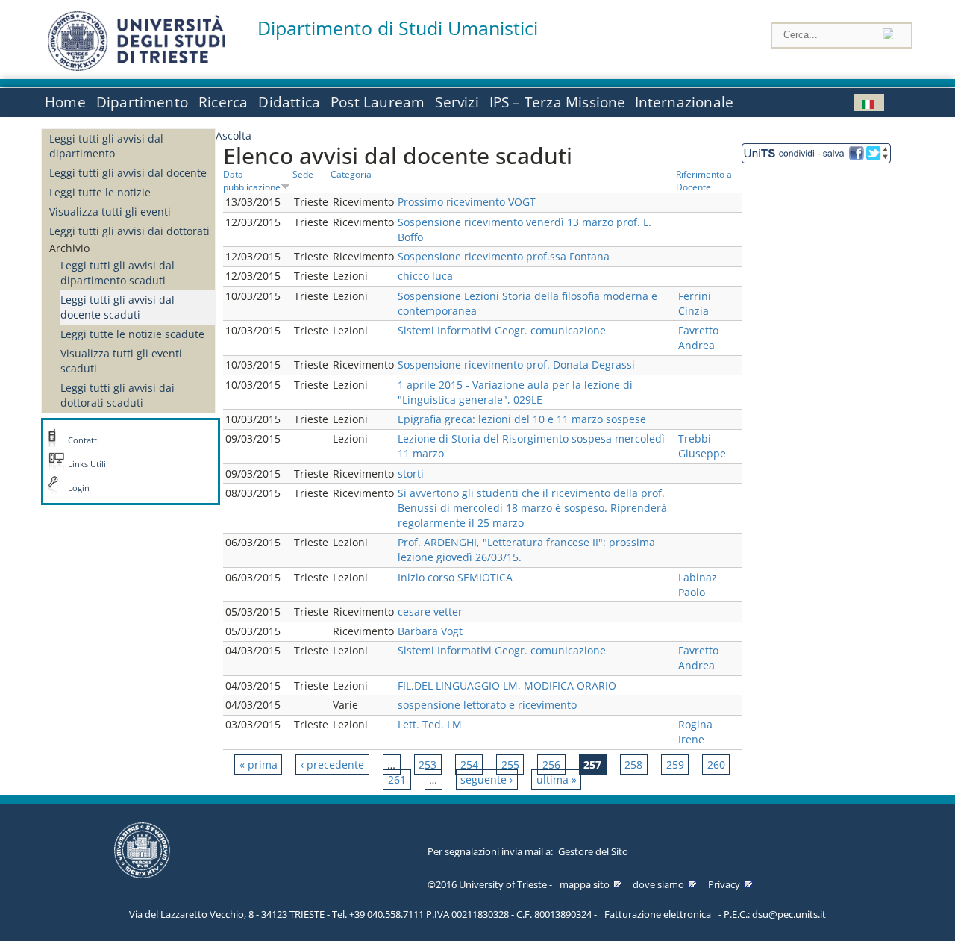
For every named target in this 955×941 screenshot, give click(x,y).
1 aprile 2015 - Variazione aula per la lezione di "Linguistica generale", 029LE (515, 392)
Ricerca (223, 102)
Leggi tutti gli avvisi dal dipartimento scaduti (117, 272)
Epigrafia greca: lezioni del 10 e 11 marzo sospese (522, 419)
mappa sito (585, 884)
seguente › (486, 779)
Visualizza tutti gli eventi (110, 211)
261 (397, 779)
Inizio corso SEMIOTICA (455, 577)
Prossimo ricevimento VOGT (467, 202)
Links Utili (87, 464)
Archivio (69, 248)
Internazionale (684, 102)
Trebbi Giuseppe (702, 445)
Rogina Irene (695, 731)
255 (510, 764)
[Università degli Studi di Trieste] (136, 67)
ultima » (556, 779)
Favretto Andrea (698, 337)
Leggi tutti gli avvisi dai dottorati (129, 231)
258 (633, 764)
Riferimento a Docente (704, 180)
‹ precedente (332, 764)
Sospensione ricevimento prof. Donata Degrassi (516, 364)
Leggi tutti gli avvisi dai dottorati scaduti (117, 395)
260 (716, 764)
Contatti (83, 440)
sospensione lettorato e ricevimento (487, 705)
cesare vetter (430, 611)
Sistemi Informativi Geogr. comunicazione (502, 330)
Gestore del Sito (593, 851)
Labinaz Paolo (697, 584)
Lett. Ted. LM (430, 724)
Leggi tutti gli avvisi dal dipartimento (106, 145)
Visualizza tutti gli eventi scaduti (121, 360)
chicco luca (425, 276)
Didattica (289, 102)
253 (427, 764)
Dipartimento (142, 102)
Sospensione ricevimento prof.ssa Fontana (504, 256)
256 (551, 764)
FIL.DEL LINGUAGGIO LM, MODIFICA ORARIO (507, 685)
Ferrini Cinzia (694, 303)
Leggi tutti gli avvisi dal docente (128, 173)
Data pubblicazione (252, 180)
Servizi (456, 102)
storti (411, 473)
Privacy (724, 884)
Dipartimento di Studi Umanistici (397, 28)
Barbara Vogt (430, 631)
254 (469, 764)
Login (79, 488)
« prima (258, 764)
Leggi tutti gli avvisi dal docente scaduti (117, 307)
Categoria (351, 174)
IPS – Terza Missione (557, 102)
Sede (302, 174)
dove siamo (658, 884)
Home (65, 102)
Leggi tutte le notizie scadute (132, 334)
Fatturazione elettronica (657, 914)
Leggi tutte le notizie (100, 192)
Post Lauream (378, 102)
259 (675, 764)
